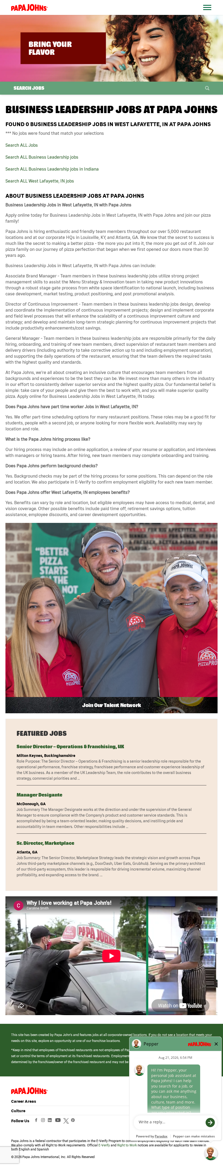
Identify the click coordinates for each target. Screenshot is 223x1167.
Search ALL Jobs (21, 145)
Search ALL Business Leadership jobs (41, 157)
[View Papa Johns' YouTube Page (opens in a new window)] (59, 1121)
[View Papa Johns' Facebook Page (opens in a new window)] (36, 1121)
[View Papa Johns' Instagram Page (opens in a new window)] (43, 1121)
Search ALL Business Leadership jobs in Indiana (52, 169)
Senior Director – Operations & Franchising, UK (70, 746)
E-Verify (104, 1145)
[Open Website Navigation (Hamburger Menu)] (208, 14)
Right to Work (127, 1145)
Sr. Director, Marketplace (45, 843)
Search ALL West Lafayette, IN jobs (39, 180)
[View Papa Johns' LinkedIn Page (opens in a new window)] (51, 1121)
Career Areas (23, 1101)
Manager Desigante (39, 795)
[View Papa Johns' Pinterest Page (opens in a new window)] (74, 1121)
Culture (18, 1110)
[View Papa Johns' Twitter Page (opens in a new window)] (66, 1121)
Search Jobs (29, 88)
